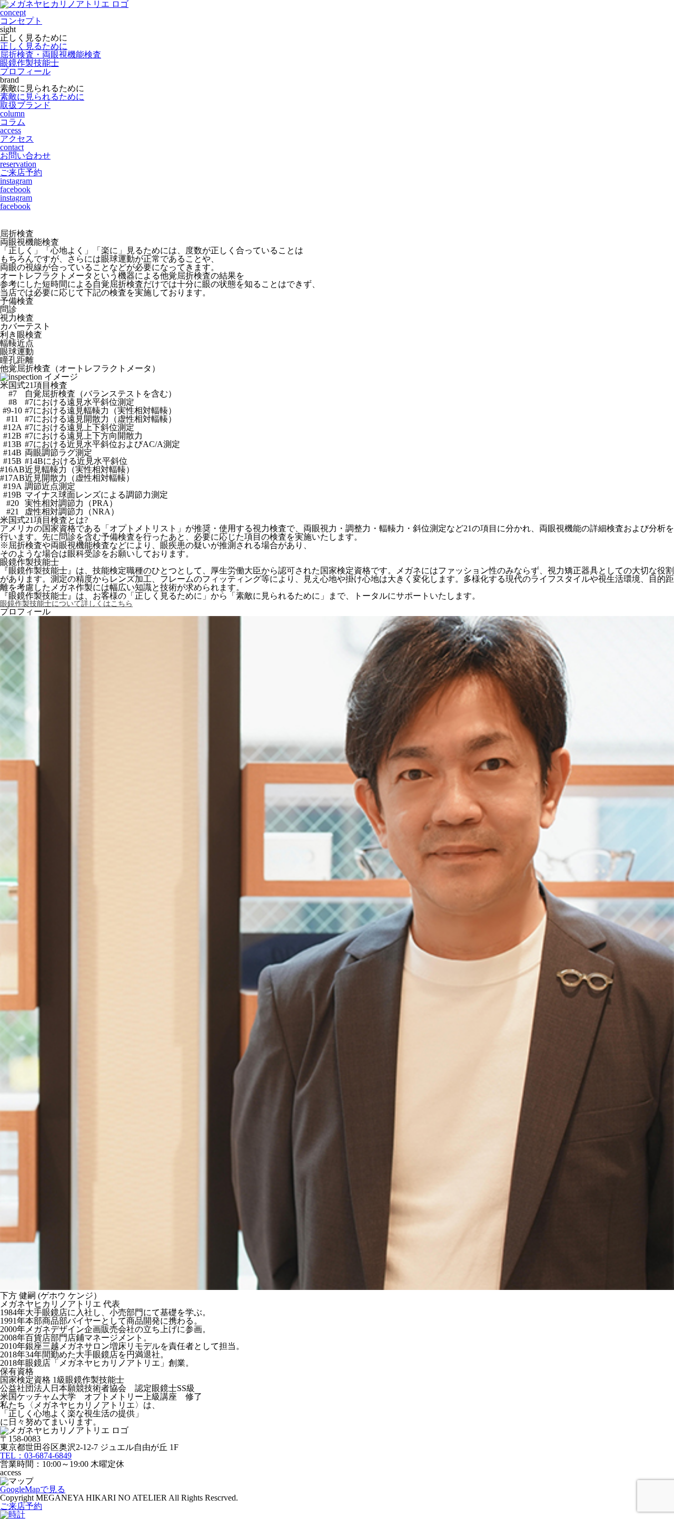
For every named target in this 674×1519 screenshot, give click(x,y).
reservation (21, 168)
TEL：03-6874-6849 (36, 1455)
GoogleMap (32, 1489)
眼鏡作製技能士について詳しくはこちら (66, 604)
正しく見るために (33, 46)
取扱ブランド (25, 105)
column (12, 117)
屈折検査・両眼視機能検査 (50, 54)
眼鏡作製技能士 (29, 62)
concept (21, 16)
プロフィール (25, 71)
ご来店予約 (21, 1506)
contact (25, 151)
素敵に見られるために (42, 96)
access (17, 134)
